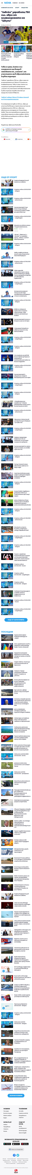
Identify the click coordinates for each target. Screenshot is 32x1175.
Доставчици (13, 1160)
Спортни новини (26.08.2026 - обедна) (22, 347)
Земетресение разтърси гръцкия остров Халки (21, 800)
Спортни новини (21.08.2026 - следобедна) (22, 536)
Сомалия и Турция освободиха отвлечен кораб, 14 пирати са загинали (20, 673)
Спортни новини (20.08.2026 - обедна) (20, 582)
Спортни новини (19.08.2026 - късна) (22, 600)
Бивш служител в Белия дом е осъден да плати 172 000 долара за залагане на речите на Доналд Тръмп (22, 747)
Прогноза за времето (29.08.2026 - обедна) (20, 1004)
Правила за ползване (22, 1161)
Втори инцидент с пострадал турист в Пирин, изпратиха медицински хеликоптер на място (22, 1087)
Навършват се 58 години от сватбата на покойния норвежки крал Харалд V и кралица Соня (22, 932)
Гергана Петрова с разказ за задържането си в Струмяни (22, 1041)
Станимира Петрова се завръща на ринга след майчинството (21, 330)
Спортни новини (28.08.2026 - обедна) (22, 244)
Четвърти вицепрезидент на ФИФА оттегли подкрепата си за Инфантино (22, 593)
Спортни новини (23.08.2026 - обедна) (22, 482)
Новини (15, 3)
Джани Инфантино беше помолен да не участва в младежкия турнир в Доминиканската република (22, 502)
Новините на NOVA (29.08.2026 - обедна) (20, 1022)
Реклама (4, 1158)
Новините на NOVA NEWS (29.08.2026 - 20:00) (21, 754)
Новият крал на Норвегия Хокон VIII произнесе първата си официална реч (22, 719)
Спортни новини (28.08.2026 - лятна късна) (22, 199)
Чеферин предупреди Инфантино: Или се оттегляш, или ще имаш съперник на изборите (21, 440)
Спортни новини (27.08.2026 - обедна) (22, 300)
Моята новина (7, 1115)
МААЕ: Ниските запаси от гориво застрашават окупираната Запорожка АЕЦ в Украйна (21, 878)
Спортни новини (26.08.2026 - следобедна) (22, 338)
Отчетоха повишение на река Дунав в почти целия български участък (21, 949)
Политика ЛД (14, 1161)
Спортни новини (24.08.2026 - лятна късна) (22, 411)
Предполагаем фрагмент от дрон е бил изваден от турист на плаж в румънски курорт (22, 914)
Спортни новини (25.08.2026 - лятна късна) (22, 366)
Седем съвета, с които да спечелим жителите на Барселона (22, 663)
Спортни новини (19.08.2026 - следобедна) (22, 609)
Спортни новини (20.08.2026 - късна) (20, 564)
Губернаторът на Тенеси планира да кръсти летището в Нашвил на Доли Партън (21, 887)
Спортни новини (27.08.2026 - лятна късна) (22, 262)
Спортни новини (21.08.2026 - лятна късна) (22, 518)
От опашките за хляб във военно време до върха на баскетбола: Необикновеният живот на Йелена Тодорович (22, 358)
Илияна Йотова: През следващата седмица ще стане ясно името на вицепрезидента (21, 1078)
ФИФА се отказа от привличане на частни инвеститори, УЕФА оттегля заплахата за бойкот (21, 312)
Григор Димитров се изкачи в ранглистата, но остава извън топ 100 (22, 448)
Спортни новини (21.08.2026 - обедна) (22, 545)
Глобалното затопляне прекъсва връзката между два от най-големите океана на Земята (22, 729)
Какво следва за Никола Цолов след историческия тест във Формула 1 (21, 254)
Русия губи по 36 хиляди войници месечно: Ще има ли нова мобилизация (22, 977)
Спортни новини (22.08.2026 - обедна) (22, 509)
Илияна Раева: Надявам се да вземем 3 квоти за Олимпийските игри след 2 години (22, 493)
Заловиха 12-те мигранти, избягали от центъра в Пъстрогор (21, 1050)
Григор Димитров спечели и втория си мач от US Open (22, 320)
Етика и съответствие (10, 1163)
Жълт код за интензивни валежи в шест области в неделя (21, 868)
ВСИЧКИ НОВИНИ (16, 1095)
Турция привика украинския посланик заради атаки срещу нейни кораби (22, 737)
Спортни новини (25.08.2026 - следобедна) (22, 384)
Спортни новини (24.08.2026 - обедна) (22, 456)
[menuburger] (2, 3)
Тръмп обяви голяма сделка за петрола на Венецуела (22, 995)
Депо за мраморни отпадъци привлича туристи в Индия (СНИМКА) (22, 710)
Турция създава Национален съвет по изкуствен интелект (22, 832)
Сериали (5, 1129)
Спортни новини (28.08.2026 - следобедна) (22, 217)
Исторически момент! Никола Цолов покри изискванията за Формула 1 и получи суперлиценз (22, 293)
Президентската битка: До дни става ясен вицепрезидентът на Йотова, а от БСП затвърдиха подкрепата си (22, 793)
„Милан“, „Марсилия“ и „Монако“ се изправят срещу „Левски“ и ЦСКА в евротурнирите (21, 237)
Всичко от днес (7, 1113)
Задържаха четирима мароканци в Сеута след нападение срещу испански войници (22, 655)
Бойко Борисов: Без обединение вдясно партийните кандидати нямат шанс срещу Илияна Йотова (22, 960)
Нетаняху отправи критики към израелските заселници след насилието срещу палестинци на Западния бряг (22, 702)
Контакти (19, 1160)
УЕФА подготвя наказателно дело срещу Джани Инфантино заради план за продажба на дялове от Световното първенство (22, 274)
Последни (6, 1111)
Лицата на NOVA (23, 1113)
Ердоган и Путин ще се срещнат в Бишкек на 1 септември (21, 940)
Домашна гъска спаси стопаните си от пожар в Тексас (22, 764)
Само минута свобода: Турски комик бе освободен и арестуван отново (22, 904)
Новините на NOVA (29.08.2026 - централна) (21, 772)
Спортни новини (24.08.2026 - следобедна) (22, 429)
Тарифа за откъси (6, 1160)
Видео (5, 1117)
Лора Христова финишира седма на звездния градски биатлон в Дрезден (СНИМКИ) (22, 476)
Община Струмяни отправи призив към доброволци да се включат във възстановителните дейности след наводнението (22, 813)
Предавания (6, 1126)
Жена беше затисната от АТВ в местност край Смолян (22, 782)
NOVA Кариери (23, 1130)
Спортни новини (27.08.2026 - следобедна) (22, 282)
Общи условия (25, 1160)
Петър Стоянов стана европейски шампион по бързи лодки (21, 465)
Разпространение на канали (22, 1158)
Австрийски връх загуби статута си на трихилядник (21, 850)
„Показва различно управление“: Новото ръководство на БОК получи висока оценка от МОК (22, 404)
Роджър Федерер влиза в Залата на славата (21, 181)
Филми (5, 1131)
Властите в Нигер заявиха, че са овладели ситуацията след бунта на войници (22, 859)
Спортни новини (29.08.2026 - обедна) (22, 190)
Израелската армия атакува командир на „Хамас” (20, 636)
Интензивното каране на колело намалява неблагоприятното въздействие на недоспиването (21, 683)
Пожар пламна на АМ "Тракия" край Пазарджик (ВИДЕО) (21, 841)
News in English (22, 1132)
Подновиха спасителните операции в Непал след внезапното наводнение (22, 1032)
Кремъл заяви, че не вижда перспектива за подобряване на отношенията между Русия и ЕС (22, 824)
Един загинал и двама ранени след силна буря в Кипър (21, 691)
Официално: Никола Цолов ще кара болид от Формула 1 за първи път (22, 421)
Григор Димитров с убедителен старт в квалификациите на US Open (22, 376)
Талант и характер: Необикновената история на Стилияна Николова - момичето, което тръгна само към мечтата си (22, 557)
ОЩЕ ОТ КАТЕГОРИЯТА (16, 620)
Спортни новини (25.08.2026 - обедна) (22, 393)
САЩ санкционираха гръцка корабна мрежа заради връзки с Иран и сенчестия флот (22, 923)
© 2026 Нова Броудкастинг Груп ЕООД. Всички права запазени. (16, 1167)
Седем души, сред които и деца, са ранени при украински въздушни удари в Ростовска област (22, 1069)
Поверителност (7, 1161)
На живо (21, 3)
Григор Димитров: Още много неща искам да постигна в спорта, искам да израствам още (22, 210)
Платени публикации (21, 1163)
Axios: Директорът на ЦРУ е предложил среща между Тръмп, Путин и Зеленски (22, 645)
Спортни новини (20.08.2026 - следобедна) (21, 573)
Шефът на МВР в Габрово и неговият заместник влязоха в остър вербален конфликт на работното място (22, 988)
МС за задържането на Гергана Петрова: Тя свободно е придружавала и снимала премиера (22, 1060)
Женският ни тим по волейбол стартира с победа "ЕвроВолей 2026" (21, 528)
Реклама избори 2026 (11, 1158)
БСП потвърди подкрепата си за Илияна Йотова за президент (22, 968)
